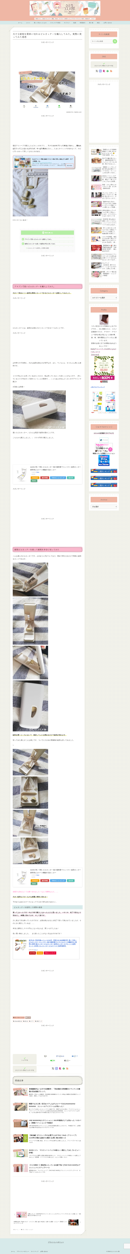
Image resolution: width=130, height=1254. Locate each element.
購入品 (26, 1021)
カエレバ (36, 949)
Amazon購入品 (18, 1021)
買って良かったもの (19, 1017)
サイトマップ (34, 1251)
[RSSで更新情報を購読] (67, 1068)
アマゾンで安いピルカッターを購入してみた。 (39, 239)
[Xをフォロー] (53, 1068)
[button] (70, 106)
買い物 (28, 1017)
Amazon (35, 477)
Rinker (37, 472)
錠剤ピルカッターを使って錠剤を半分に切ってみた (40, 244)
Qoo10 (71, 477)
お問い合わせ (44, 1251)
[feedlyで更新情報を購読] (63, 1068)
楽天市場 (45, 477)
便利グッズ (39, 1021)
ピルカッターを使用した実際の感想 (38, 248)
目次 (46, 233)
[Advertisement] (47, 56)
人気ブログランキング (98, 387)
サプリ (32, 1021)
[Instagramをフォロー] (56, 1068)
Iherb (34, 480)
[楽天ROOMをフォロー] (60, 1068)
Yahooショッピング (58, 477)
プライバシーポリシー (56, 1242)
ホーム (13, 1251)
